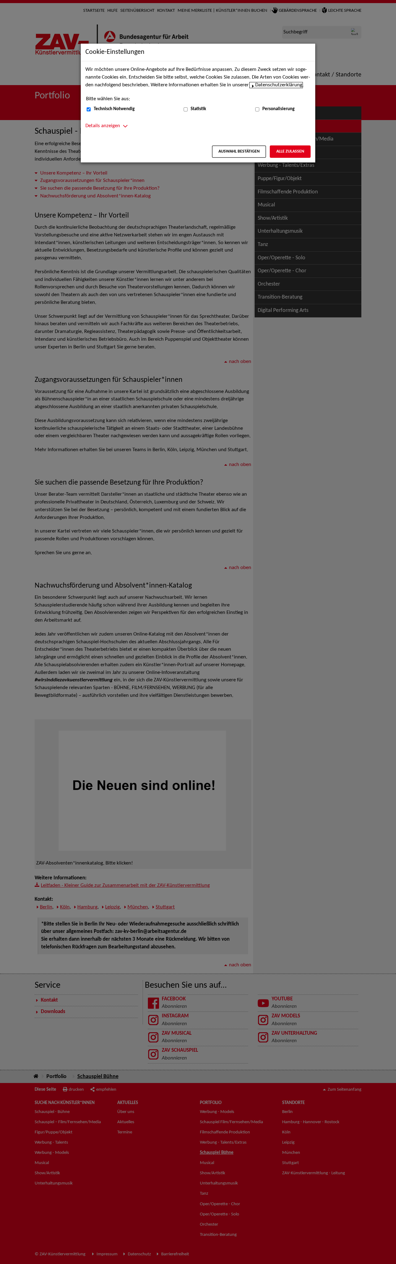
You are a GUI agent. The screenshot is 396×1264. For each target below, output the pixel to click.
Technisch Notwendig (114, 109)
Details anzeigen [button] (102, 125)
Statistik (198, 109)
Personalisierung (278, 109)
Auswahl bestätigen (239, 151)
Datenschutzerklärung (278, 85)
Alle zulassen (290, 151)
